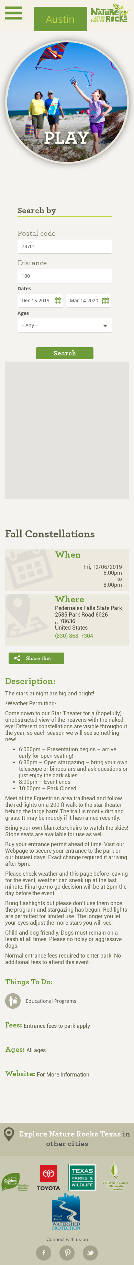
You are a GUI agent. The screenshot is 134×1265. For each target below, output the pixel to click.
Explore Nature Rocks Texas (70, 1134)
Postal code (36, 233)
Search (64, 353)
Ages (23, 313)
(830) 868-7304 (74, 636)
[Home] (110, 12)
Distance (32, 263)
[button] (68, 426)
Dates (24, 288)
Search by (37, 210)
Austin (60, 19)
